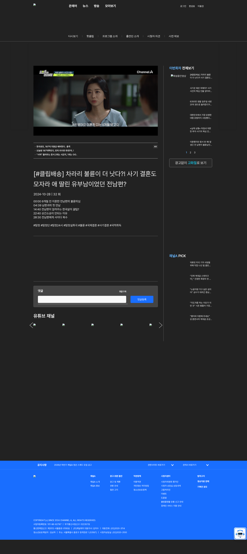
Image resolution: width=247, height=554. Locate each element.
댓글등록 (142, 299)
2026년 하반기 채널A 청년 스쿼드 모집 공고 (73, 465)
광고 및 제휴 (115, 482)
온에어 (73, 6)
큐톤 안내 (114, 486)
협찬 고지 (114, 490)
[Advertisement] (19, 86)
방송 (96, 6)
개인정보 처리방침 (141, 486)
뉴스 (85, 6)
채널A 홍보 (95, 486)
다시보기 (73, 36)
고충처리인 (165, 490)
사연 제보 (174, 36)
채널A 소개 (95, 482)
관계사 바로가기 (189, 465)
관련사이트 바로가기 (156, 465)
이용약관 (137, 482)
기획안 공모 (202, 487)
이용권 (201, 6)
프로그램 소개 (109, 36)
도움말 (164, 498)
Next (161, 325)
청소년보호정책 (140, 490)
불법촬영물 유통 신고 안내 (172, 502)
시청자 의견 (153, 36)
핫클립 (90, 36)
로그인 (183, 6)
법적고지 (201, 476)
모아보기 (110, 6)
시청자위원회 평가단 (169, 482)
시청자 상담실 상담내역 (171, 486)
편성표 (192, 6)
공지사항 (42, 464)
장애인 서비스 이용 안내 (171, 506)
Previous (31, 325)
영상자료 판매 (203, 481)
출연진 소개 (132, 36)
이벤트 (164, 494)
